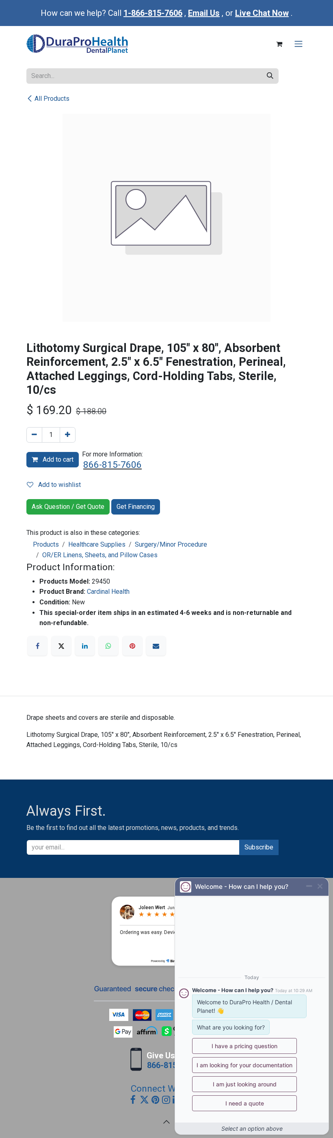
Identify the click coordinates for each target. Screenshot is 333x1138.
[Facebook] (37, 646)
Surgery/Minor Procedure (171, 544)
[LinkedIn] (85, 646)
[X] (61, 646)
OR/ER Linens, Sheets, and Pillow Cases (100, 555)
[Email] (156, 646)
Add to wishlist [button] (59, 485)
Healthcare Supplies (96, 544)
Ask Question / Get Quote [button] (68, 506)
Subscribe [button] (258, 847)
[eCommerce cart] (279, 44)
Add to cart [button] (57, 459)
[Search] (270, 76)
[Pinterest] (132, 646)
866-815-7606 (112, 464)
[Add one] (68, 435)
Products (46, 544)
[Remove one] (34, 435)
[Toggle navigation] (298, 44)
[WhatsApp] (108, 646)
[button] (166, 1121)
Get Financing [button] (136, 506)
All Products (52, 98)
